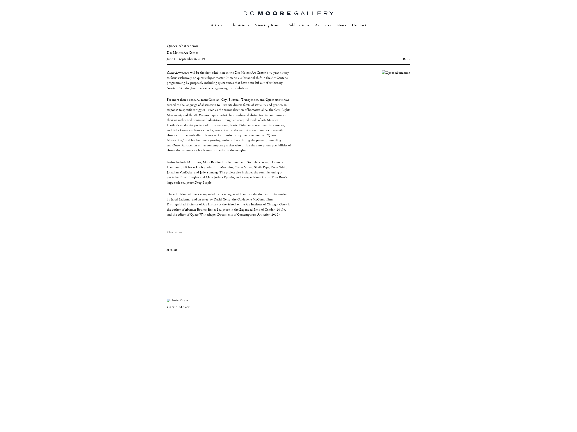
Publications (298, 25)
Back (406, 59)
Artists (217, 25)
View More (174, 232)
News (341, 25)
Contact (359, 25)
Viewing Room (268, 25)
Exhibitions (238, 25)
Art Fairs (323, 25)
